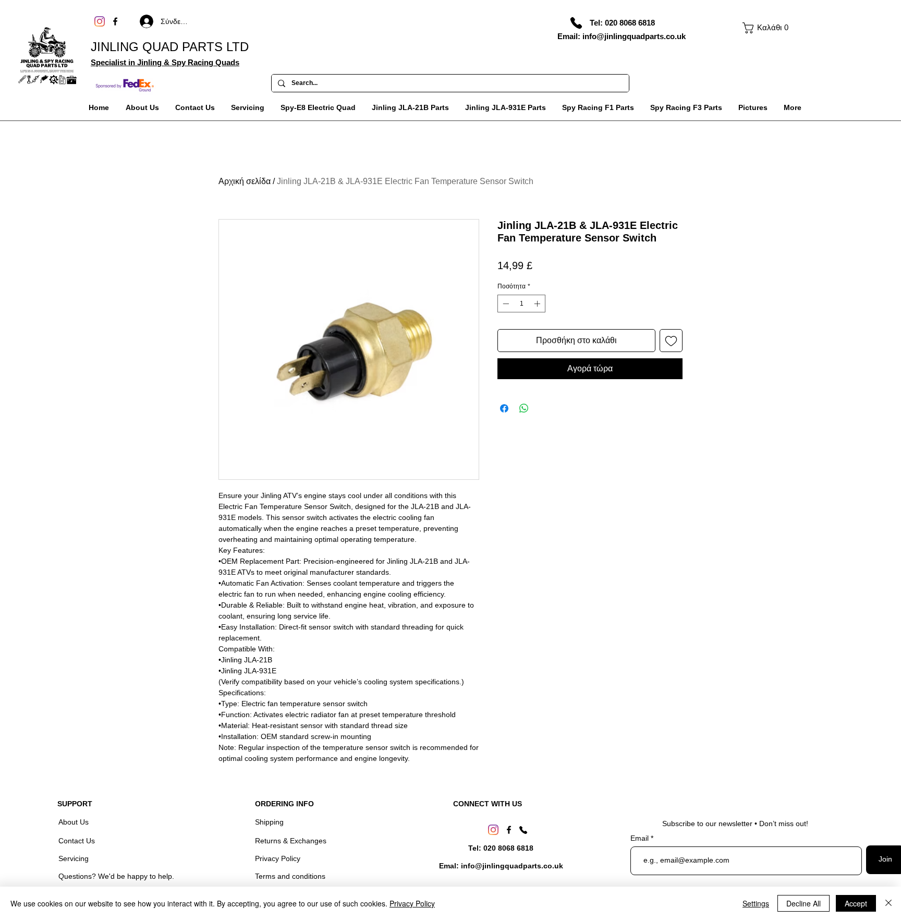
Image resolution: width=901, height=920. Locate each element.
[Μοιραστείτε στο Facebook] (504, 408)
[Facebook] (115, 21)
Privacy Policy (277, 858)
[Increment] (538, 303)
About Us (74, 822)
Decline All (803, 903)
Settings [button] (755, 903)
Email (640, 838)
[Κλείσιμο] (888, 903)
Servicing (73, 858)
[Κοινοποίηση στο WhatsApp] (524, 408)
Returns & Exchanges (290, 841)
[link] (763, 27)
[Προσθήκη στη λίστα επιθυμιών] (671, 340)
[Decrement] (504, 303)
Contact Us (77, 841)
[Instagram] (99, 21)
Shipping (269, 822)
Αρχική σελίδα (244, 181)
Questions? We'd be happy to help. (116, 876)
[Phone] (576, 23)
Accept (856, 903)
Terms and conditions (290, 876)
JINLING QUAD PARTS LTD (170, 47)
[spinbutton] (521, 303)
